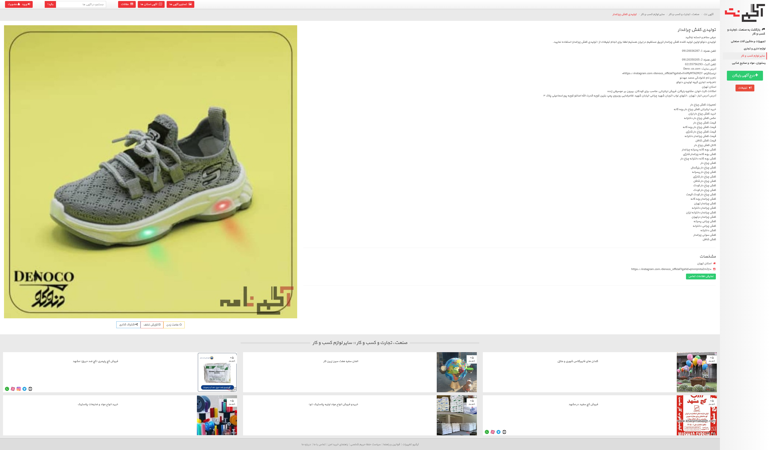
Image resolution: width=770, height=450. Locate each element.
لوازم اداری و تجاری (754, 49)
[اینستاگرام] (19, 389)
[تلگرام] (24, 389)
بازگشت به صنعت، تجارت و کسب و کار (746, 31)
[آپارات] (13, 389)
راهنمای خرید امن (338, 444)
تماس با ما (319, 444)
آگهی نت (708, 14)
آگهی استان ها (149, 4)
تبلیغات (743, 88)
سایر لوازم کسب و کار (753, 56)
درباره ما (306, 444)
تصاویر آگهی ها (179, 4)
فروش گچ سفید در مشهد (583, 404)
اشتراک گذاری (127, 325)
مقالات (125, 4)
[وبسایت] (30, 389)
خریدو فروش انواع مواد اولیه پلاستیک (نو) (333, 404)
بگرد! (50, 4)
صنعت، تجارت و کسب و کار (684, 14)
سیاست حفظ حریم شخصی (365, 444)
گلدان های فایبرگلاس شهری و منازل (577, 361)
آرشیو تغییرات (410, 444)
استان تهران (704, 263)
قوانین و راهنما (391, 444)
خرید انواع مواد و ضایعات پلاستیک (98, 404)
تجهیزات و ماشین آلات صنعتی (748, 41)
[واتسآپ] (7, 389)
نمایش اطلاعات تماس (700, 276)
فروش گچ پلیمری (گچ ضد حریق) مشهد (95, 361)
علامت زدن (172, 325)
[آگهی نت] (745, 13)
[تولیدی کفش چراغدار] (150, 171)
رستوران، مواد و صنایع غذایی (748, 63)
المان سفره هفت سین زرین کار (340, 361)
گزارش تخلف (150, 325)
